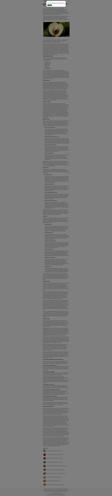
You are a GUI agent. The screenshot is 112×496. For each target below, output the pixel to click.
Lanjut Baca (49, 5)
